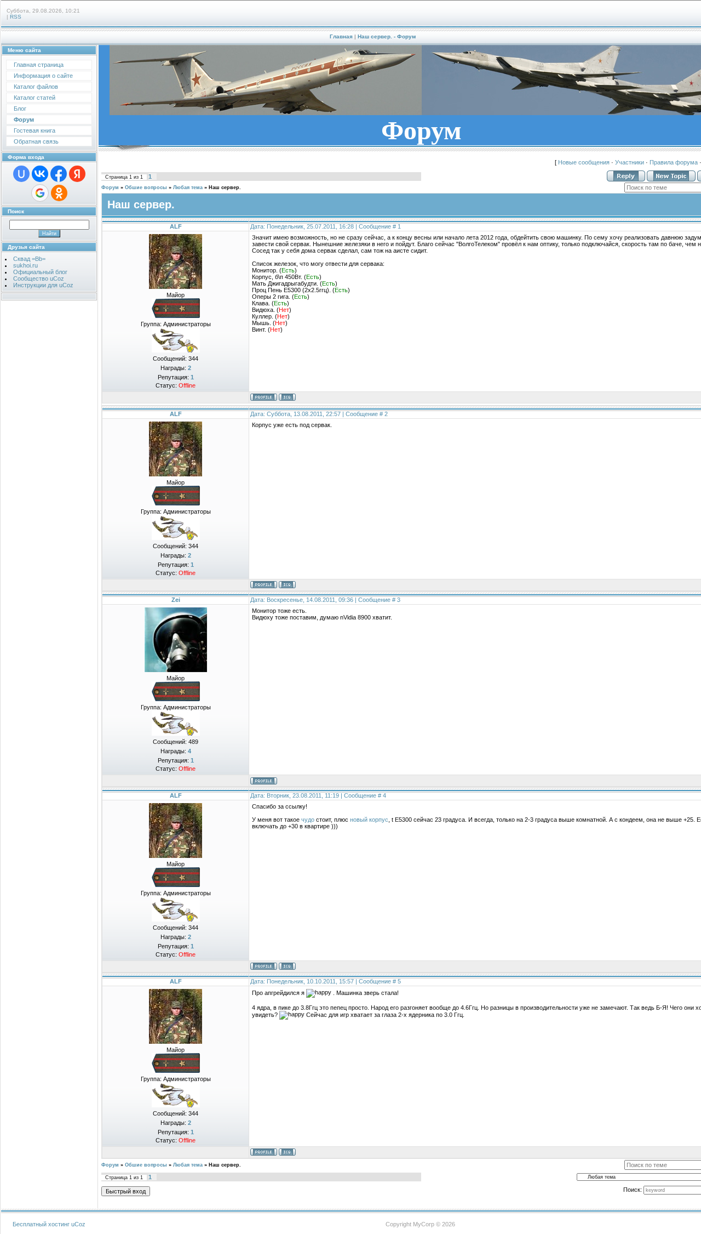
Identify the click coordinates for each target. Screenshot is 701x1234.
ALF (176, 226)
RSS (15, 17)
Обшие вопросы (146, 187)
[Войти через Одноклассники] (59, 193)
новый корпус (369, 819)
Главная (341, 36)
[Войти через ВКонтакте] (40, 174)
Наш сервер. (225, 187)
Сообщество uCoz (38, 278)
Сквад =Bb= (29, 258)
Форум (110, 187)
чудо (307, 819)
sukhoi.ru (25, 265)
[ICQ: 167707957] (287, 397)
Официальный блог (40, 272)
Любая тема (188, 187)
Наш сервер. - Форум (387, 36)
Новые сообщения (584, 162)
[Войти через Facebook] (58, 174)
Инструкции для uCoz (43, 285)
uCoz (78, 1224)
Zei (175, 599)
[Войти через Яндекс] (77, 174)
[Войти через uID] (21, 174)
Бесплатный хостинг (41, 1224)
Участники (629, 162)
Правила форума (674, 162)
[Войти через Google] (40, 193)
